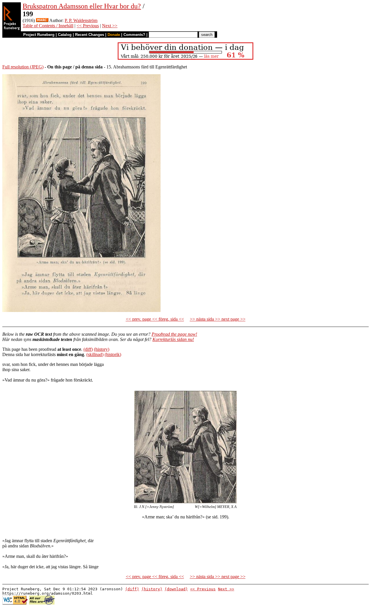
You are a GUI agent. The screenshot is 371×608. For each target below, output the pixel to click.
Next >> (109, 25)
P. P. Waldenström (81, 20)
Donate (114, 34)
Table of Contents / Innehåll (48, 25)
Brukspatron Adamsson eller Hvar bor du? (82, 6)
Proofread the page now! (174, 334)
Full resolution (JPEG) (22, 66)
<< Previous (88, 25)
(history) (101, 349)
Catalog (65, 34)
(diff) (88, 349)
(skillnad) (94, 354)
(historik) (113, 354)
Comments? (134, 34)
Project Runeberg (38, 34)
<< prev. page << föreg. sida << (155, 319)
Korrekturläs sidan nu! (173, 339)
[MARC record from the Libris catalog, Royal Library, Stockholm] (42, 20)
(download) (176, 589)
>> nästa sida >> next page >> (217, 319)
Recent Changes (89, 34)
